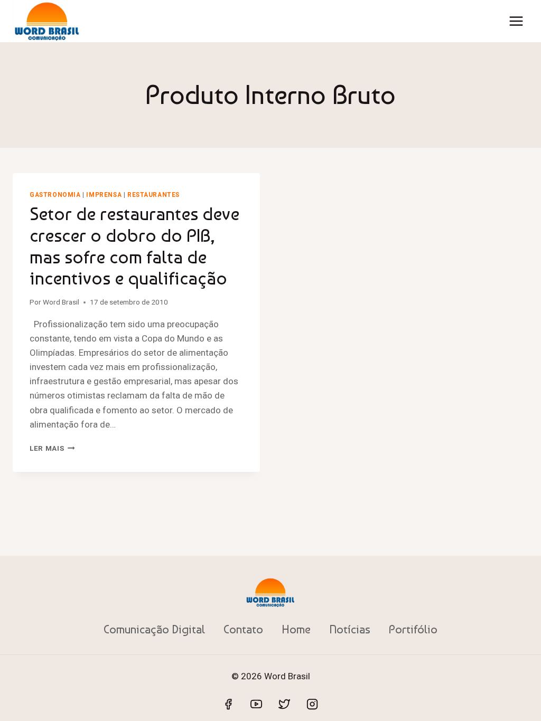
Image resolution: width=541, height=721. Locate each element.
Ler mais (52, 448)
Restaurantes (153, 194)
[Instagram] (312, 704)
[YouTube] (256, 704)
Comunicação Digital (154, 629)
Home (296, 629)
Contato (243, 629)
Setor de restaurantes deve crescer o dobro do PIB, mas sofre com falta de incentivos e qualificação (134, 246)
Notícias (349, 629)
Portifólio (413, 629)
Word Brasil (61, 302)
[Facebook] (228, 704)
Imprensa (104, 194)
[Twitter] (284, 704)
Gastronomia (55, 194)
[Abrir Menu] (515, 21)
